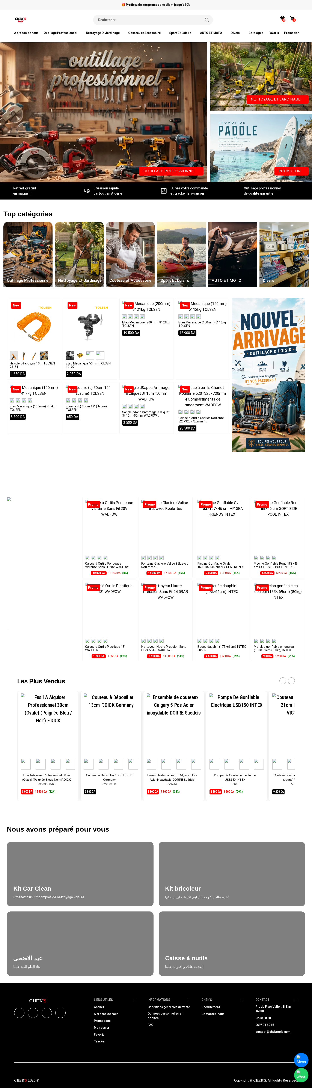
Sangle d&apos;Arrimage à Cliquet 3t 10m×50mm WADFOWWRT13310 (146, 415)
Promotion (290, 171)
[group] (28, 254)
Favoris (99, 1034)
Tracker (99, 1041)
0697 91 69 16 (264, 1025)
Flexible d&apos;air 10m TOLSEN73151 (32, 365)
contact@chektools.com (272, 1031)
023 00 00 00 (263, 1018)
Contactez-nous (213, 1014)
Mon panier (101, 1027)
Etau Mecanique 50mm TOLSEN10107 (88, 365)
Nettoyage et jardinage (276, 99)
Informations (159, 999)
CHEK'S (207, 999)
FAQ (150, 1025)
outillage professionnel (169, 171)
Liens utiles (103, 999)
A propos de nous (106, 1014)
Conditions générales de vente (169, 1007)
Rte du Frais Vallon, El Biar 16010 (273, 1009)
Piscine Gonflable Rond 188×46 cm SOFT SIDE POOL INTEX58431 (276, 567)
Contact (262, 999)
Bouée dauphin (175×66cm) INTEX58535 (221, 648)
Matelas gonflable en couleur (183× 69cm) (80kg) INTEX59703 (274, 650)
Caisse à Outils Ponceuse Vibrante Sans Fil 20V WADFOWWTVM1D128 (107, 567)
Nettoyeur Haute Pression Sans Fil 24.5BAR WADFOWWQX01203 (163, 650)
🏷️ (294, 33)
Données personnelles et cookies (165, 1016)
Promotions (102, 1020)
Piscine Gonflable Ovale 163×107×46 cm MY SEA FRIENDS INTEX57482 (221, 569)
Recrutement (211, 1007)
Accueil (99, 1007)
